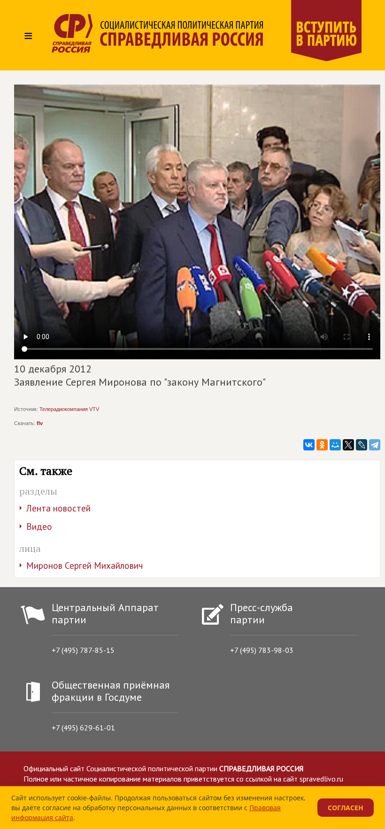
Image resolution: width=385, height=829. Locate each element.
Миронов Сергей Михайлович (84, 565)
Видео (39, 526)
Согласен (345, 807)
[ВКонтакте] (309, 444)
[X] (348, 444)
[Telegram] (374, 444)
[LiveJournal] (361, 444)
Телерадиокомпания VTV (69, 409)
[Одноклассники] (322, 444)
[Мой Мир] (335, 444)
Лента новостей (58, 508)
